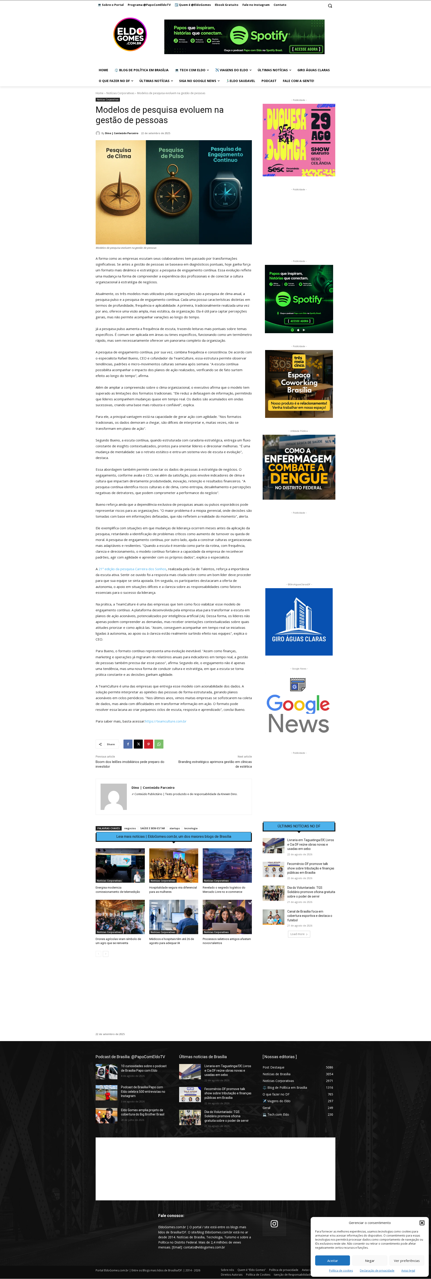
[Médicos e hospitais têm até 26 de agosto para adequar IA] (173, 917)
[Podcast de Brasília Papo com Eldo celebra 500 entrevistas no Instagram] (106, 1092)
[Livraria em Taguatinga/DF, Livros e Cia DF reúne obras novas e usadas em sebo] (273, 845)
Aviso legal (408, 1270)
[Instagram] (274, 1224)
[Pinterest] (148, 744)
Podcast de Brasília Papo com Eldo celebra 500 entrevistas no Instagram (143, 1091)
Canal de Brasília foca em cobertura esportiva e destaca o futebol (309, 916)
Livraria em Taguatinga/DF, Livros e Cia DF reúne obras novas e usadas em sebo (310, 844)
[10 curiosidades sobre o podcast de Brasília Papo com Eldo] (106, 1071)
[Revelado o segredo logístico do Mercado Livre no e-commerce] (227, 865)
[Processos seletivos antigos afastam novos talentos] (227, 917)
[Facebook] (127, 744)
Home (99, 93)
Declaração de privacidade (377, 1270)
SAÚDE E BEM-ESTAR (152, 828)
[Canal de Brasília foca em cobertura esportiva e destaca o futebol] (273, 917)
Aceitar (332, 1260)
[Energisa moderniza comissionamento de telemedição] (120, 865)
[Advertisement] (174, 999)
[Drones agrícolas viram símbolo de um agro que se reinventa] (120, 917)
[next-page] (105, 954)
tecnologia (191, 828)
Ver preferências (407, 1260)
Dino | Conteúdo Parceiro (121, 133)
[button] (422, 1223)
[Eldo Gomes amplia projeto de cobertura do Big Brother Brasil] (106, 1115)
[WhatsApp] (158, 744)
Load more (297, 934)
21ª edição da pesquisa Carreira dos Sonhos (132, 569)
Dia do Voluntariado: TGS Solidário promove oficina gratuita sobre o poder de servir (311, 892)
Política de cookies (341, 1270)
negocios (130, 828)
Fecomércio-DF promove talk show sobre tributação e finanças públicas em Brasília (310, 868)
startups (174, 828)
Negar (370, 1260)
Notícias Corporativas (120, 93)
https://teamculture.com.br (166, 721)
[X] (138, 744)
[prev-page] (98, 954)
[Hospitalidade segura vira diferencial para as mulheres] (173, 865)
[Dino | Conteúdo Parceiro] (98, 133)
